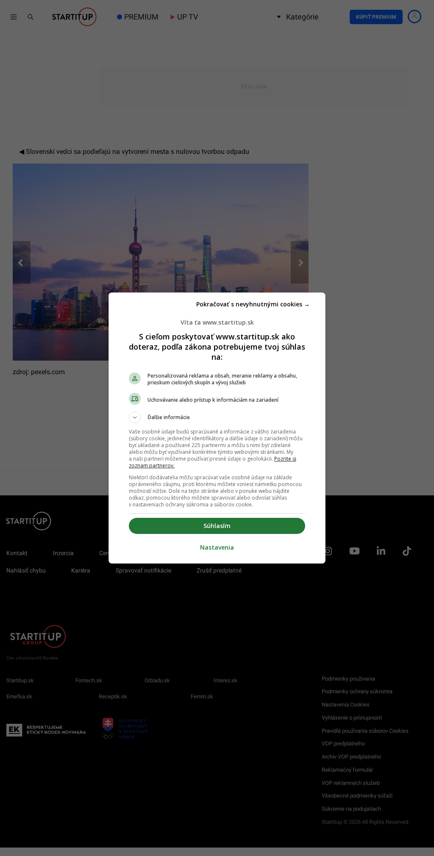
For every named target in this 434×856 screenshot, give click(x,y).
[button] (217, 417)
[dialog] (217, 428)
